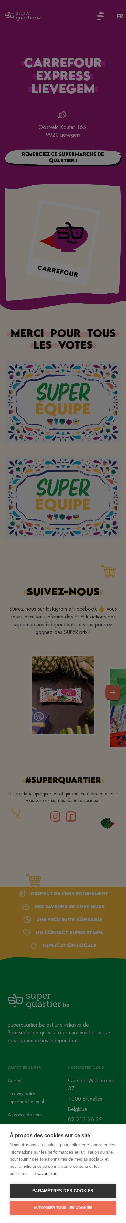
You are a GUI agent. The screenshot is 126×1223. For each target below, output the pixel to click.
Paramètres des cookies (62, 1190)
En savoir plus (43, 1173)
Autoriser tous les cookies (63, 1208)
